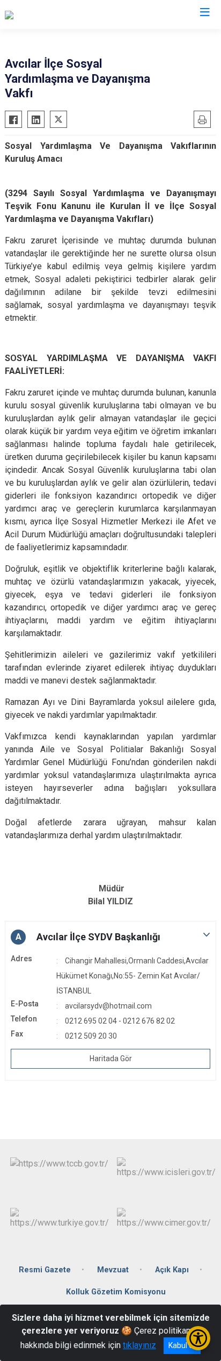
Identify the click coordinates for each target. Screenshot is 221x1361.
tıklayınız (139, 1345)
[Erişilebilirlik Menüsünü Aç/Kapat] (198, 1338)
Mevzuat (113, 1269)
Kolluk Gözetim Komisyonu (116, 1292)
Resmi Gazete (45, 1269)
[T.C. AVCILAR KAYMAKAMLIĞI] (61, 14)
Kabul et (182, 1345)
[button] (110, 937)
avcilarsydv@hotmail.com (108, 1006)
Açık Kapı (172, 1269)
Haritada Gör (111, 1058)
